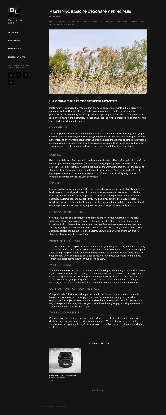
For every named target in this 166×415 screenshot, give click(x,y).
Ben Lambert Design (16, 21)
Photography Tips (16, 57)
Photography (14, 49)
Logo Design (14, 40)
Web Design (13, 32)
